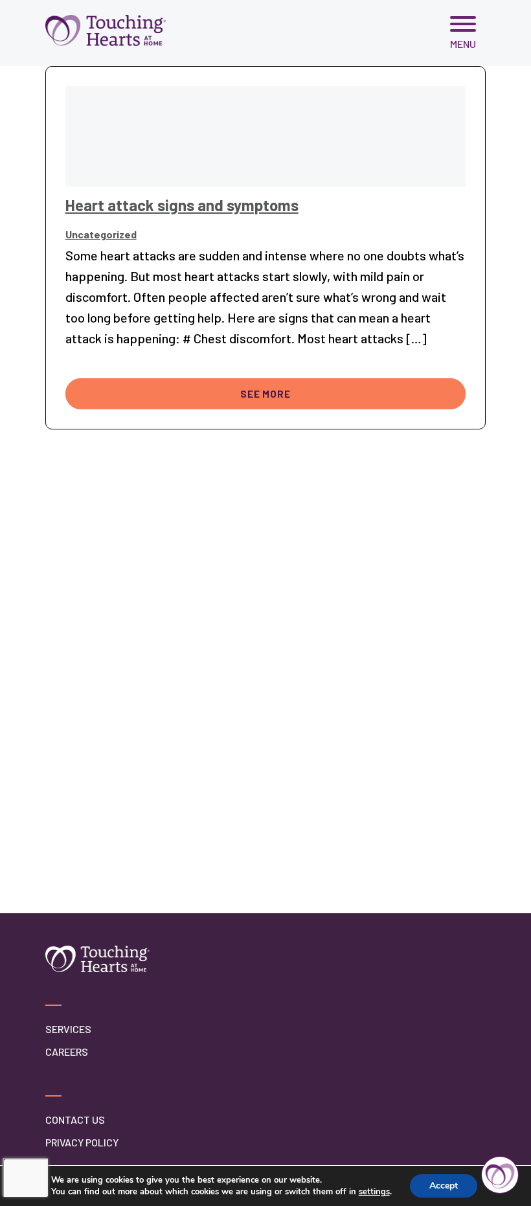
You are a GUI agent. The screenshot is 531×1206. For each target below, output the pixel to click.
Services (68, 1029)
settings (374, 1192)
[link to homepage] (105, 30)
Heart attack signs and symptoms (182, 205)
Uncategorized (101, 234)
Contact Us (75, 1119)
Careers (66, 1051)
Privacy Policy (82, 1142)
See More (265, 394)
